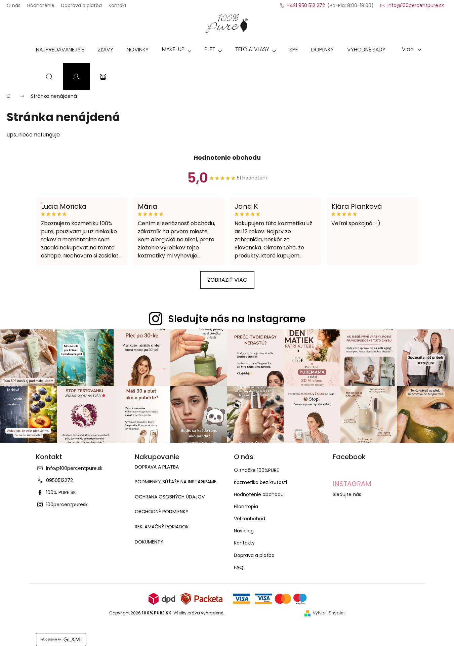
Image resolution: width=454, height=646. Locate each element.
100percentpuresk (67, 504)
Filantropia (246, 506)
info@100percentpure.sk (74, 468)
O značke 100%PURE (256, 470)
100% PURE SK (61, 492)
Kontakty (244, 542)
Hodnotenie (40, 3)
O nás (13, 3)
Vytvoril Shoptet (329, 613)
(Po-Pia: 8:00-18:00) (330, 3)
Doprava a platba (81, 3)
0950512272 (59, 480)
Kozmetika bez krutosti (260, 482)
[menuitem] (60, 51)
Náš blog (244, 530)
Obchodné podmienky (162, 512)
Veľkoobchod (249, 518)
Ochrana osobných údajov (170, 497)
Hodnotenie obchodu (227, 157)
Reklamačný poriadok (162, 527)
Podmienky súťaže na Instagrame (175, 482)
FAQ (238, 567)
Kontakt (118, 3)
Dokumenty (149, 542)
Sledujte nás (347, 494)
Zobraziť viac (227, 280)
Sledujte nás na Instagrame (236, 318)
